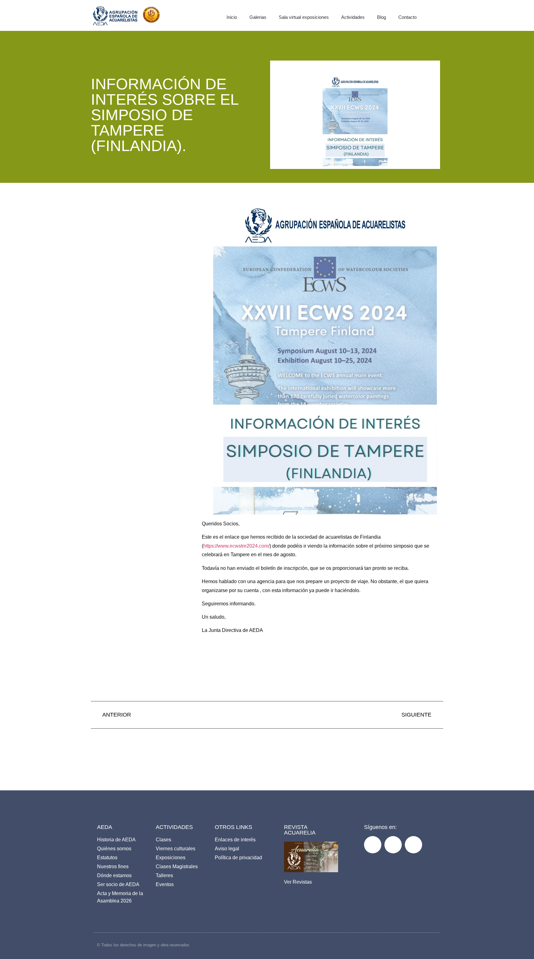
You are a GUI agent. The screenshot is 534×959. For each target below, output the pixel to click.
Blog (381, 17)
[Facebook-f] (372, 844)
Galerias (257, 17)
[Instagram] (393, 844)
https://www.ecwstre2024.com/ (236, 546)
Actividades (353, 17)
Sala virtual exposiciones (304, 17)
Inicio (232, 17)
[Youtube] (413, 844)
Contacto (407, 17)
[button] (442, 15)
